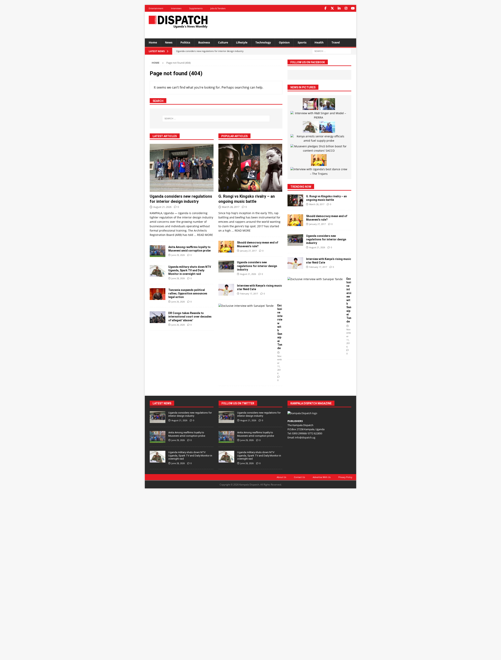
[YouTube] (352, 8)
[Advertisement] (288, 24)
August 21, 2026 (162, 207)
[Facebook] (325, 8)
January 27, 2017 (248, 250)
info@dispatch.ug (305, 437)
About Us (281, 477)
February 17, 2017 (249, 293)
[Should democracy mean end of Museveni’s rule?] (226, 247)
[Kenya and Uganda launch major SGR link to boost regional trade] (310, 104)
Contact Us (299, 477)
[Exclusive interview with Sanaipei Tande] (246, 306)
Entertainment (156, 8)
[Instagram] (345, 8)
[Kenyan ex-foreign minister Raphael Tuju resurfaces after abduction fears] (327, 104)
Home (153, 42)
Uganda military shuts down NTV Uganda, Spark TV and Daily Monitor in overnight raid (189, 270)
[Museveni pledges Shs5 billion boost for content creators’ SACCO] (318, 148)
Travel (336, 42)
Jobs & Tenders (217, 8)
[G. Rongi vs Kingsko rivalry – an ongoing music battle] (250, 168)
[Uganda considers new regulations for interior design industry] (182, 168)
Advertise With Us (322, 477)
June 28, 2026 (178, 278)
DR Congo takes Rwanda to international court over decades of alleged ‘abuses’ (190, 316)
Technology (263, 42)
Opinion (284, 42)
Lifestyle (241, 42)
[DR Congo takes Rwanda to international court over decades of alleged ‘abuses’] (157, 317)
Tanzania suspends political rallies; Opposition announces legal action (187, 293)
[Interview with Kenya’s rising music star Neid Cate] (226, 290)
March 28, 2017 (230, 207)
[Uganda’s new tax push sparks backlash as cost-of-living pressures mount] (327, 127)
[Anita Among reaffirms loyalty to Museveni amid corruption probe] (157, 251)
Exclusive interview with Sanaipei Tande (279, 327)
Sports (302, 42)
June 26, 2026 (178, 301)
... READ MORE (203, 235)
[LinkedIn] (339, 8)
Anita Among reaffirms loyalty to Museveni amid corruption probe (186, 434)
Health (318, 42)
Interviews (176, 8)
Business (204, 42)
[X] (332, 8)
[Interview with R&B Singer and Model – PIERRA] (318, 115)
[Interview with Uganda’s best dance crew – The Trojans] (318, 171)
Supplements (196, 8)
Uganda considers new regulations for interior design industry (257, 266)
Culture (223, 42)
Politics (185, 42)
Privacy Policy (345, 477)
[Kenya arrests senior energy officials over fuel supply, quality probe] (318, 138)
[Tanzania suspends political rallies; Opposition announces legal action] (157, 294)
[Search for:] (331, 51)
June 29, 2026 (178, 254)
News (168, 42)
